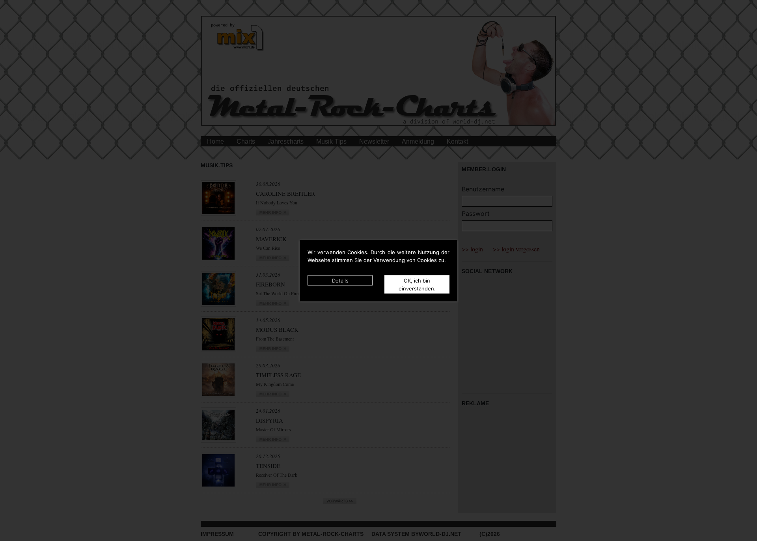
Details (340, 280)
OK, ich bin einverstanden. (417, 284)
